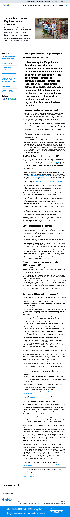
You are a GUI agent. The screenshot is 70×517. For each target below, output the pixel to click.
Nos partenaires (9, 9)
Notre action (31, 5)
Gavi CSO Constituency (30, 476)
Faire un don (17, 501)
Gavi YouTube (66, 503)
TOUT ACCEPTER (54, 514)
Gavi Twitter (64, 503)
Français (65, 1)
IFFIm (32, 503)
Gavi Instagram (64, 501)
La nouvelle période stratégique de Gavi (43, 1)
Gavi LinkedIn (66, 501)
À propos (24, 5)
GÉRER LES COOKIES (54, 508)
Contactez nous (22, 503)
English (62, 1)
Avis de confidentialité (37, 503)
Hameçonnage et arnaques (56, 503)
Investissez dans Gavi (49, 5)
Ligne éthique (54, 1)
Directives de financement (30, 1)
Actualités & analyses (60, 5)
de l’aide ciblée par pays (39, 177)
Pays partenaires (39, 5)
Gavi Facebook (62, 501)
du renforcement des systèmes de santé (38, 175)
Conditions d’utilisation (46, 503)
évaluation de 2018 (55, 162)
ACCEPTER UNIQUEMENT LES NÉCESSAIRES (56, 512)
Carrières (16, 503)
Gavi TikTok (62, 503)
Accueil (3, 9)
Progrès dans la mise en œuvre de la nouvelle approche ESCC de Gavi (8, 79)
